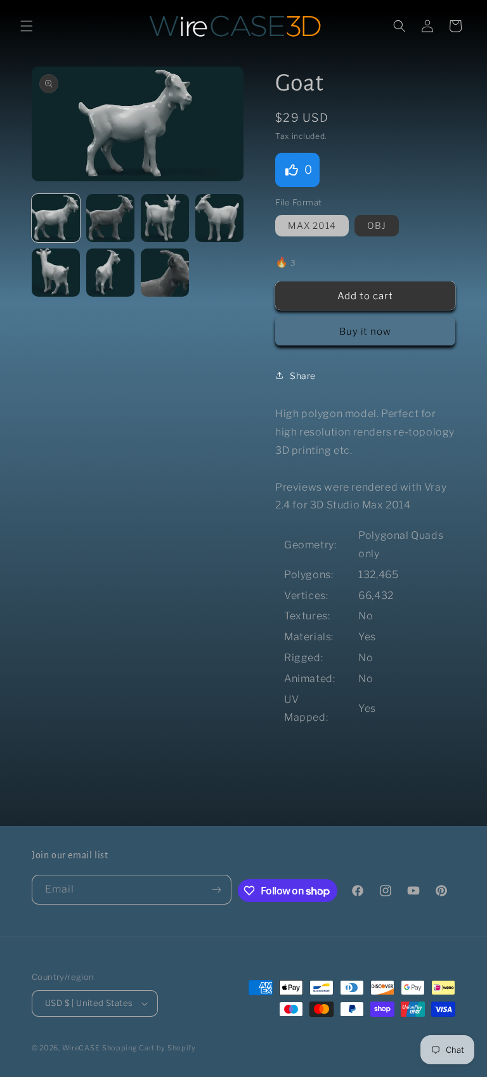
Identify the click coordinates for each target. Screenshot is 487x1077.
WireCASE (81, 1047)
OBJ (376, 225)
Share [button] (303, 375)
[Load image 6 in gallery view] (110, 272)
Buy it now (365, 331)
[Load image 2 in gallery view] (110, 218)
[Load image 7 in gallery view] (165, 272)
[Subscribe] (217, 890)
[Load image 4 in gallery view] (219, 218)
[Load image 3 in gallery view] (165, 218)
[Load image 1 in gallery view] (56, 218)
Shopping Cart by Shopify (149, 1047)
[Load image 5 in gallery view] (56, 272)
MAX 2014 (312, 225)
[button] (27, 26)
